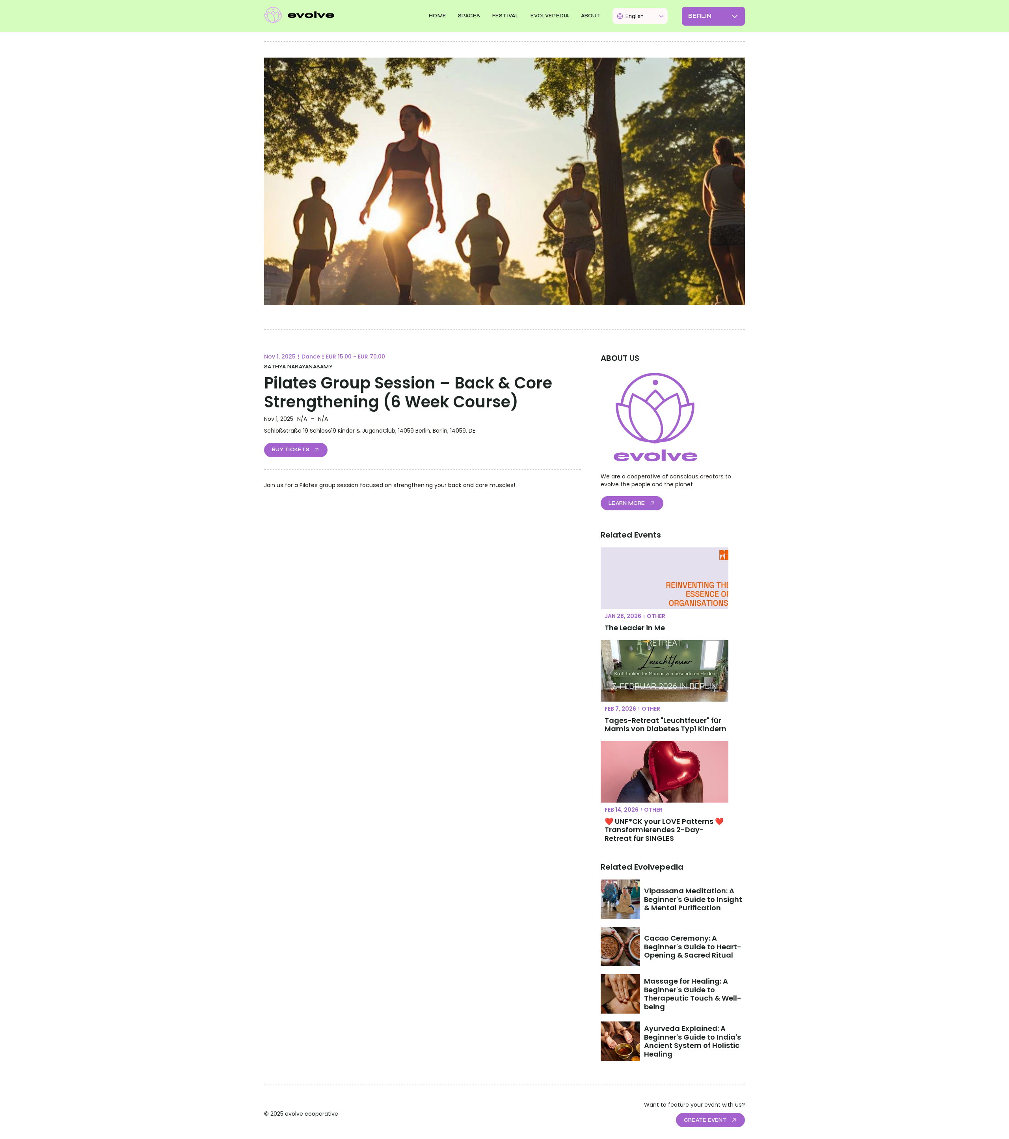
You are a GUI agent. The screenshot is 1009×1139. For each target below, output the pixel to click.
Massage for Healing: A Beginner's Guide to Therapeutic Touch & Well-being (692, 994)
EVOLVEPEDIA (550, 16)
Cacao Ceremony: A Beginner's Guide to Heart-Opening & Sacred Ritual (692, 946)
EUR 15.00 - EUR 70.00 (355, 356)
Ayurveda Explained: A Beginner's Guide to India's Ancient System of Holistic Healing (693, 1041)
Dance (311, 356)
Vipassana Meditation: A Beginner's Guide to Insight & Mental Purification (694, 899)
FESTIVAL (505, 16)
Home (437, 16)
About (591, 16)
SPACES (469, 16)
